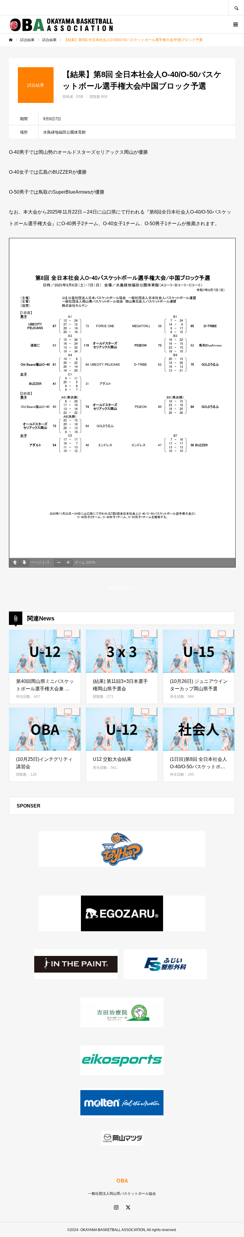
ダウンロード (122, 588)
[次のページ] (24, 562)
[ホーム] (10, 40)
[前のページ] (14, 562)
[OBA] (61, 24)
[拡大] (68, 562)
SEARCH (236, 7)
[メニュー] (235, 24)
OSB (79, 97)
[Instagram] (116, 1207)
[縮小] (58, 562)
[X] (128, 1207)
